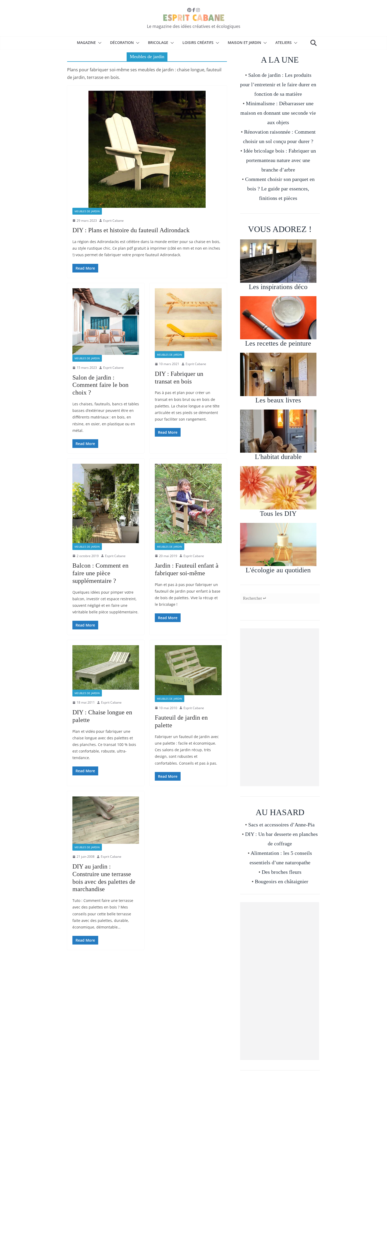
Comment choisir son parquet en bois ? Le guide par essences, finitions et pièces (280, 188)
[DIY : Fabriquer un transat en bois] (188, 319)
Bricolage (158, 42)
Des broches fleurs (281, 872)
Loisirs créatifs (198, 42)
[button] (99, 43)
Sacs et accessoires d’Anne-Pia (281, 824)
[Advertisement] (279, 707)
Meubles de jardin (87, 211)
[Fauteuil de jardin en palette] (188, 670)
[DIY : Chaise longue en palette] (105, 667)
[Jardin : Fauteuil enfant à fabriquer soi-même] (188, 503)
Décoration (122, 42)
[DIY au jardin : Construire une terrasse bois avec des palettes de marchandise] (105, 820)
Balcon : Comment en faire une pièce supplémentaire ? (100, 573)
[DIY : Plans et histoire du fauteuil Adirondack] (147, 149)
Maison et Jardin (244, 42)
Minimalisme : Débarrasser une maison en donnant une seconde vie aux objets (278, 112)
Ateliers (283, 42)
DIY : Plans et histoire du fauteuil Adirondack (131, 230)
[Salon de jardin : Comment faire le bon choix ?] (105, 321)
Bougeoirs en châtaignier (281, 881)
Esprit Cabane (113, 220)
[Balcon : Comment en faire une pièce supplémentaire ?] (105, 503)
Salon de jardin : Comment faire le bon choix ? (100, 385)
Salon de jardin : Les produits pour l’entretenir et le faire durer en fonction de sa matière (278, 84)
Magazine (86, 42)
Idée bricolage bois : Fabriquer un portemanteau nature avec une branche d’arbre (280, 160)
